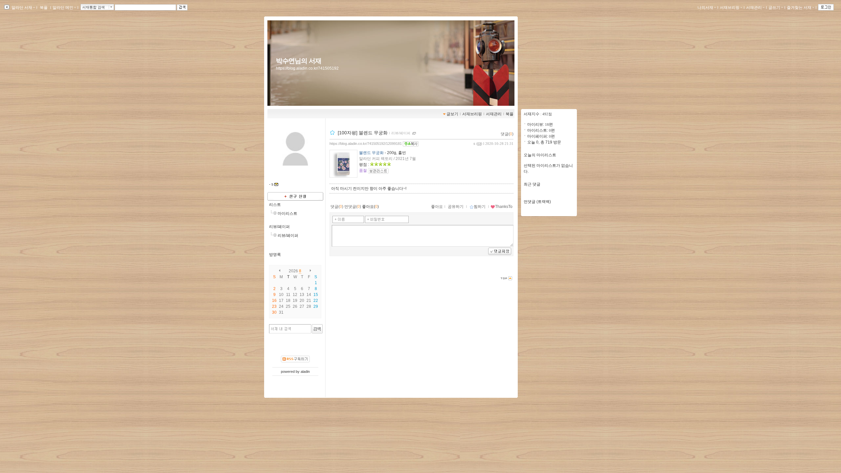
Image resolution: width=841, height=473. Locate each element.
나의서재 (705, 7)
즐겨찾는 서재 (799, 7)
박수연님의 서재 (298, 60)
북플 (44, 7)
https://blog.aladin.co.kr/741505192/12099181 (366, 144)
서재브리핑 (729, 7)
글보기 (452, 114)
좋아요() (370, 206)
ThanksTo (503, 206)
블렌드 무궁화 (371, 152)
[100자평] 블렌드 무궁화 (363, 132)
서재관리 (754, 7)
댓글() (507, 134)
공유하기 (456, 206)
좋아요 (437, 206)
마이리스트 (287, 213)
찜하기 (480, 206)
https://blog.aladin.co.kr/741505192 (307, 68)
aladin (305, 371)
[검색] (317, 328)
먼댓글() (352, 206)
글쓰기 (774, 7)
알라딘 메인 (63, 7)
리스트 (275, 204)
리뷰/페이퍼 (279, 226)
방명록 (275, 254)
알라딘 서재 (21, 7)
